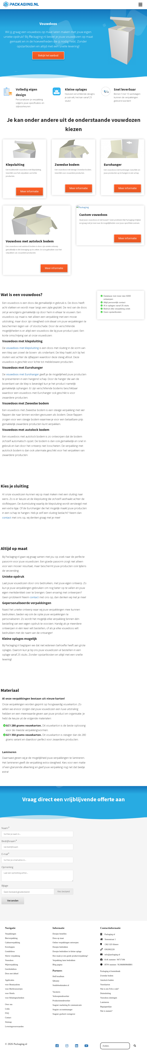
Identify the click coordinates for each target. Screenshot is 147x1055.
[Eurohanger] (127, 191)
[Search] (135, 1046)
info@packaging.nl (112, 955)
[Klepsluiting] (29, 194)
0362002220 (110, 949)
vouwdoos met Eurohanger (22, 374)
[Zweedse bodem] (78, 191)
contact (6, 517)
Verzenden (12, 900)
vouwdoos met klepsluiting (22, 348)
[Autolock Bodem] (54, 271)
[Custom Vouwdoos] (127, 241)
